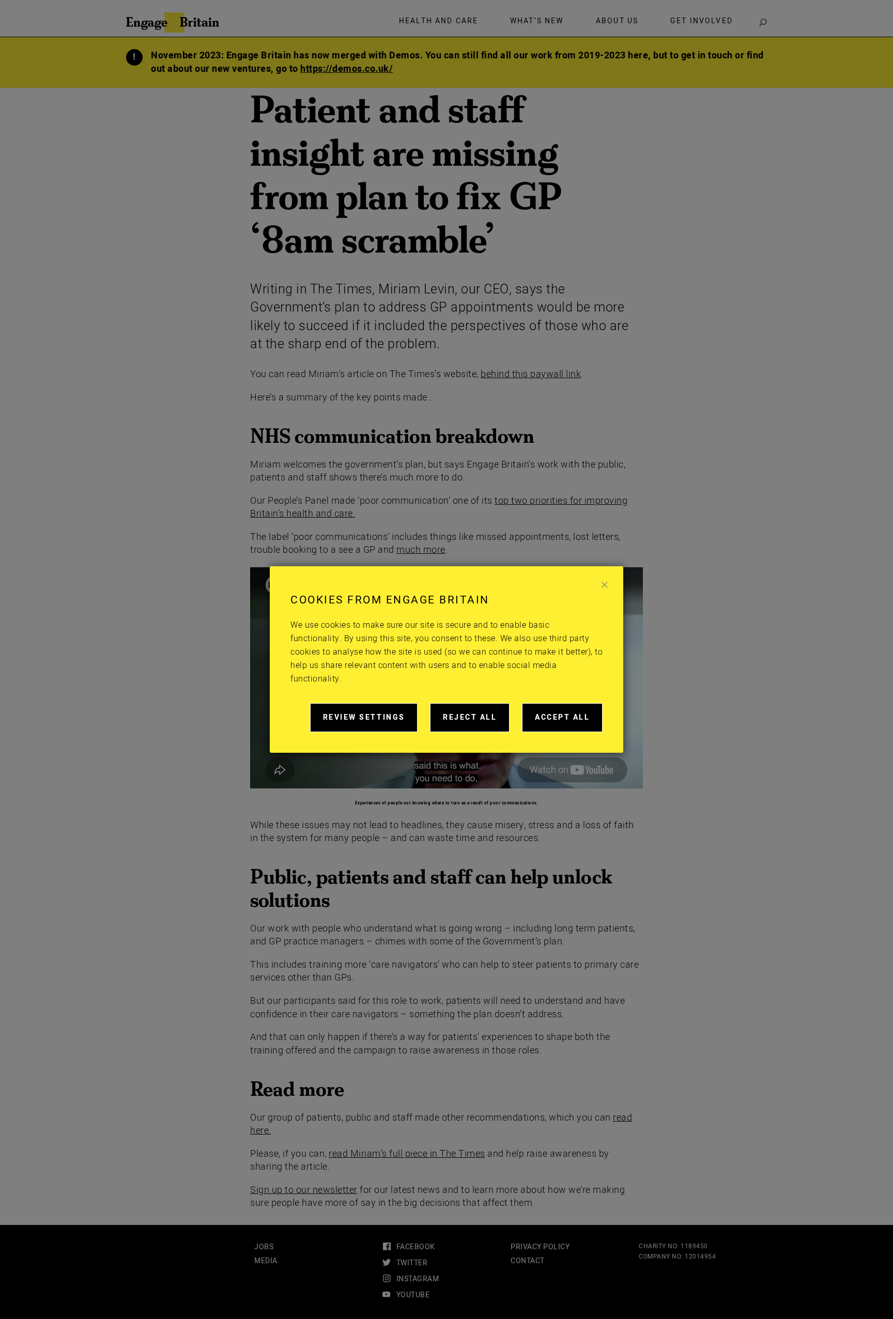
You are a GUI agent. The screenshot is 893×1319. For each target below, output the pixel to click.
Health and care (438, 21)
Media (266, 1260)
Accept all (569, 721)
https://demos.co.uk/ (346, 69)
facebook (415, 1247)
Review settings (370, 721)
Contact (528, 1260)
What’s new (537, 21)
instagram (417, 1279)
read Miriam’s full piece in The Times (407, 1154)
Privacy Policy (540, 1247)
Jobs (263, 1247)
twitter (411, 1263)
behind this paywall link (531, 374)
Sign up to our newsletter (304, 1190)
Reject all (476, 721)
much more (420, 550)
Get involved (701, 21)
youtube (412, 1295)
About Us (617, 21)
